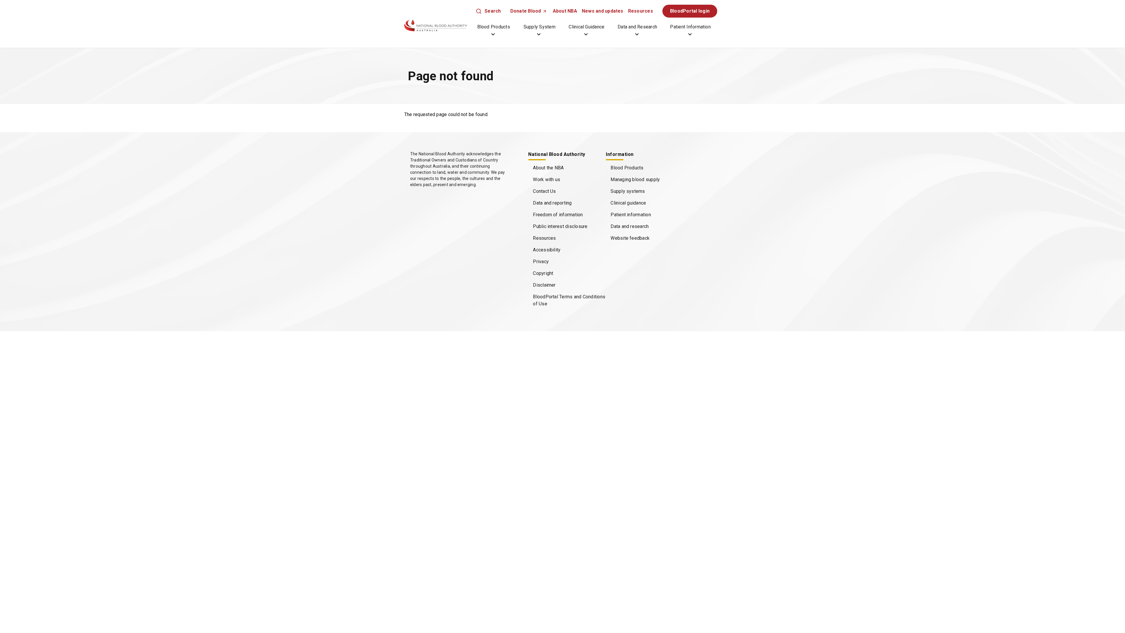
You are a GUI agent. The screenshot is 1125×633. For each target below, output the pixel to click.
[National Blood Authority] (435, 25)
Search (493, 11)
